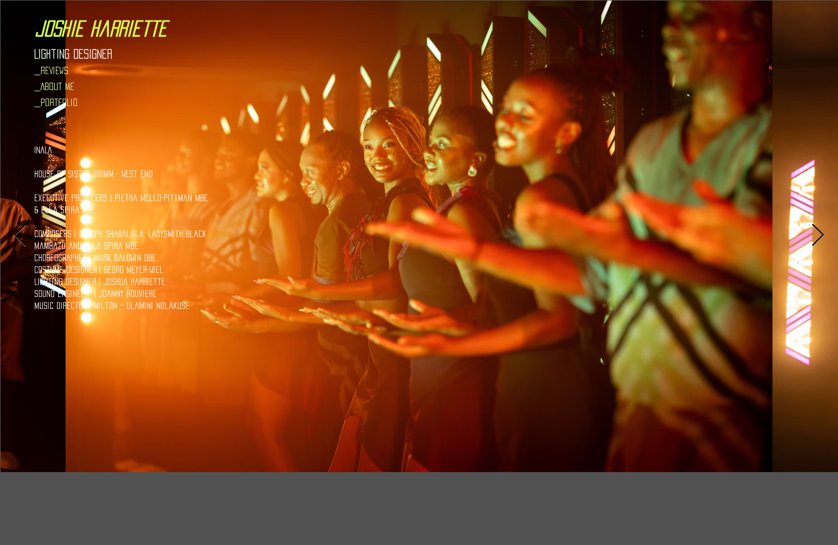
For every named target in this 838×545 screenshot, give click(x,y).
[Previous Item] (20, 236)
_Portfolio (56, 102)
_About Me (54, 86)
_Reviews (51, 70)
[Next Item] (818, 236)
